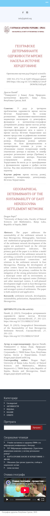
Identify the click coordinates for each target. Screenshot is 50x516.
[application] (25, 490)
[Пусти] (7, 499)
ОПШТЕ (10, 415)
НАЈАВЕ (10, 412)
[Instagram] (27, 12)
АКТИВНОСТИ (13, 406)
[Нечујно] (38, 499)
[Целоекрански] (43, 499)
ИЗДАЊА (10, 409)
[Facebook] (23, 12)
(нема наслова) (13, 468)
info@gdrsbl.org (25, 18)
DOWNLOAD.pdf (38, 84)
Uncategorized (12, 403)
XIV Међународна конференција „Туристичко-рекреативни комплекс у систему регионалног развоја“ (23, 451)
